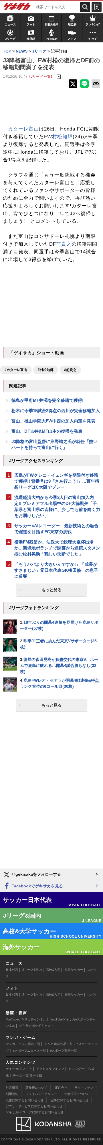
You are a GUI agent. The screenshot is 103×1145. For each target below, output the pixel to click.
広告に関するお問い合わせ (24, 1100)
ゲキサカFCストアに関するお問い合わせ (35, 1112)
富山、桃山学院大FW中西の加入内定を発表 (53, 420)
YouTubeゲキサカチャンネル (26, 1019)
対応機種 (12, 1087)
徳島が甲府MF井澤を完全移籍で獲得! (47, 400)
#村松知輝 (46, 370)
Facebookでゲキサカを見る (36, 886)
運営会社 (61, 1087)
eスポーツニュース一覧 (29, 1050)
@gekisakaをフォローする (35, 874)
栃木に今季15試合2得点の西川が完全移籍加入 (55, 410)
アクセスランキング (50, 1068)
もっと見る (51, 589)
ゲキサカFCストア (19, 1068)
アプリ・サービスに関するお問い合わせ (34, 1106)
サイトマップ (83, 1087)
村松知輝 (62, 136)
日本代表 (12, 969)
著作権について (36, 1087)
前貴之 (64, 244)
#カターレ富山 (16, 370)
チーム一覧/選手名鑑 (27, 1075)
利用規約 (12, 1094)
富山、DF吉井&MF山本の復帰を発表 (46, 431)
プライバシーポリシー (41, 1094)
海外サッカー (73, 969)
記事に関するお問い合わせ (69, 1100)
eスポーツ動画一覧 (63, 1050)
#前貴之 (70, 370)
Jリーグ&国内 (32, 969)
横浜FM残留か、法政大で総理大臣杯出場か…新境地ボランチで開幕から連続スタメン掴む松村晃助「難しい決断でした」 (57, 548)
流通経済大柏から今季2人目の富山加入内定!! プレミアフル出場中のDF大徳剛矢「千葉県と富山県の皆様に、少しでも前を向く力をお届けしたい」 (57, 506)
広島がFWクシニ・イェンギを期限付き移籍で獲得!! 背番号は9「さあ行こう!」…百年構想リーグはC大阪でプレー (56, 481)
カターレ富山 (23, 129)
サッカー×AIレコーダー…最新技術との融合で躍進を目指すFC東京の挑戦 (56, 528)
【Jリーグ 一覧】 (40, 76)
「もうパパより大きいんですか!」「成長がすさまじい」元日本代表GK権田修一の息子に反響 (56, 570)
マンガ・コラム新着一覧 (23, 1044)
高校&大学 (53, 969)
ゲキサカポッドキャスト (36, 1025)
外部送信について (76, 1094)
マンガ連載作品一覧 (58, 1044)
